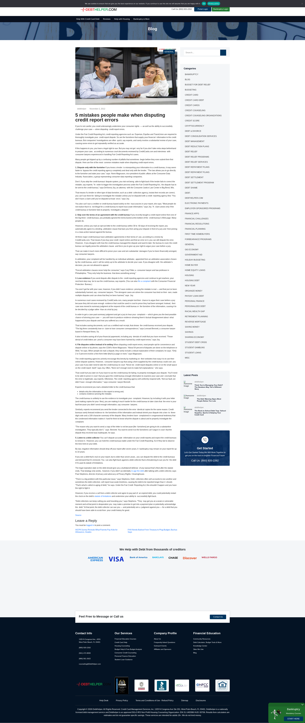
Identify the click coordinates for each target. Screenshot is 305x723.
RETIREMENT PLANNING (196, 316)
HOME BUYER (191, 265)
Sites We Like (198, 649)
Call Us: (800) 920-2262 (182, 9)
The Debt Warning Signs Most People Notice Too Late (209, 400)
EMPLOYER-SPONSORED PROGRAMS (202, 208)
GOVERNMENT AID (193, 255)
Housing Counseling (122, 646)
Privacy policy (213, 4)
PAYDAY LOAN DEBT (194, 296)
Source (78, 515)
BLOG (187, 80)
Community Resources (201, 639)
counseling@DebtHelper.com (90, 664)
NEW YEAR (190, 286)
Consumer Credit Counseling (125, 653)
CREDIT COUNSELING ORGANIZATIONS (203, 116)
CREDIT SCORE (192, 121)
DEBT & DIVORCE (193, 131)
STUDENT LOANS (193, 353)
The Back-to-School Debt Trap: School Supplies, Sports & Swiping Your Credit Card (210, 413)
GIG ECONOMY (192, 250)
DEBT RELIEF (191, 152)
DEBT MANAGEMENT (194, 141)
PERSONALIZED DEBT (195, 306)
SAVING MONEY (192, 327)
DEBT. (187, 193)
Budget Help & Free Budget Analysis (128, 649)
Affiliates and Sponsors (162, 649)
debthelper (81, 109)
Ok (204, 4)
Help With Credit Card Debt (87, 19)
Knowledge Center (200, 646)
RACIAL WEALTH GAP (195, 311)
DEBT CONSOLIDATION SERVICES (201, 136)
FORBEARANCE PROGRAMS (198, 239)
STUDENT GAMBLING (195, 348)
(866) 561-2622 (85, 659)
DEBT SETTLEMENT (194, 177)
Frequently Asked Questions (164, 642)
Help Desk (103, 700)
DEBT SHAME (191, 188)
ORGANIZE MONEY (193, 291)
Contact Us (218, 617)
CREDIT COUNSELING (195, 110)
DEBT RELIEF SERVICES (196, 162)
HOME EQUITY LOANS (195, 270)
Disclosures (201, 700)
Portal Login (203, 9)
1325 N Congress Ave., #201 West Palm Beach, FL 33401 (90, 640)
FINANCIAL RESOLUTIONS (197, 224)
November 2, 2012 (97, 109)
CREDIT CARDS (192, 105)
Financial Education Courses (125, 639)
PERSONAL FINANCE (194, 301)
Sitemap (184, 700)
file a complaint (144, 281)
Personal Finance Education (125, 656)
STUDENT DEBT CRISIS (196, 342)
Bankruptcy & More (141, 19)
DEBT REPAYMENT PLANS (197, 167)
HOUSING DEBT (192, 280)
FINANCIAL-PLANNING (195, 229)
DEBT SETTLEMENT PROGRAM (199, 183)
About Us (157, 639)
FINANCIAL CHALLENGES (196, 219)
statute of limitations (103, 496)
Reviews (106, 19)
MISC (187, 358)
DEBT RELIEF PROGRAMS (197, 157)
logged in (90, 525)
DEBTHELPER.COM (194, 198)
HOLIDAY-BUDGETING (195, 260)
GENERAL (169, 52)
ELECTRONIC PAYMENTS (196, 203)
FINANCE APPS (192, 214)
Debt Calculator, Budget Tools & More (207, 642)
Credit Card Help (121, 642)
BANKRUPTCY (191, 74)
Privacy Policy (122, 700)
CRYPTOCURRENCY (194, 126)
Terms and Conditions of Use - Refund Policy (154, 700)
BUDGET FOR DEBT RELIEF (198, 85)
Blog (195, 653)
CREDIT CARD (191, 95)
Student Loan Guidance (123, 659)
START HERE (293, 719)
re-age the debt (137, 471)
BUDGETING (190, 90)
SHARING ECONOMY (194, 337)
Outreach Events (160, 646)
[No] (302, 3)
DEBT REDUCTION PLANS (197, 146)
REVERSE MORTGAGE (195, 322)
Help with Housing (122, 19)
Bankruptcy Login (220, 9)
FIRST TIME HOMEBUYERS (197, 234)
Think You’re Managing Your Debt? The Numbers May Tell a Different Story (209, 387)
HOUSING (189, 275)
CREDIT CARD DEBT (194, 100)
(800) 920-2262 (85, 648)
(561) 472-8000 (85, 653)
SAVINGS (189, 332)
